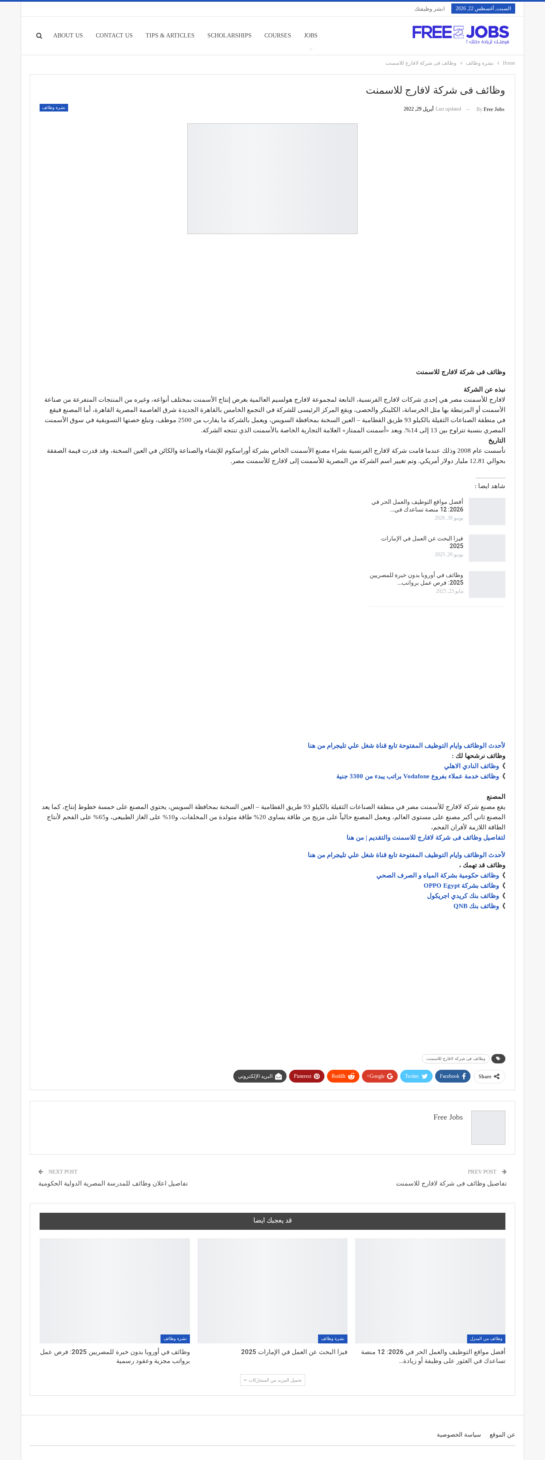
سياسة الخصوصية (459, 1434)
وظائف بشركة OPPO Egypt (461, 885)
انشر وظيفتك (429, 9)
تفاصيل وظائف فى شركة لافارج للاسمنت (451, 1183)
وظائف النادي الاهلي (471, 766)
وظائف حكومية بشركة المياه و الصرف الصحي (437, 875)
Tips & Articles (170, 35)
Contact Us (114, 35)
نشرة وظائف (54, 107)
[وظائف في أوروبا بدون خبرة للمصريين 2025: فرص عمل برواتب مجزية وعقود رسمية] (487, 584)
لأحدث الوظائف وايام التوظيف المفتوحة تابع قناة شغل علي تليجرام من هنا (406, 745)
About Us (68, 35)
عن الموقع (502, 1434)
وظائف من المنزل (486, 1338)
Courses (277, 35)
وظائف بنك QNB (476, 906)
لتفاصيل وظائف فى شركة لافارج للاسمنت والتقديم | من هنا (426, 837)
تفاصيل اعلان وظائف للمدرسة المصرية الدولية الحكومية (113, 1183)
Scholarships (229, 35)
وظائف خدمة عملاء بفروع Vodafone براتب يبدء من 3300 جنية (417, 776)
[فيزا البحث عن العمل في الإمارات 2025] (487, 548)
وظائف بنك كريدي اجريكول (463, 895)
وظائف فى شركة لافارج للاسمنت (455, 1058)
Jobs (311, 35)
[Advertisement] (272, 302)
